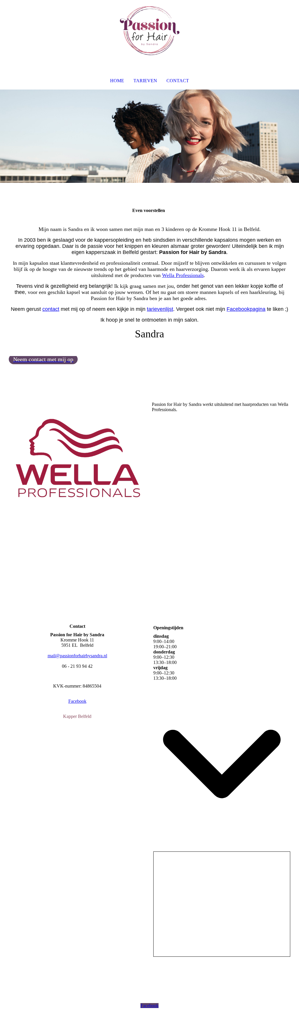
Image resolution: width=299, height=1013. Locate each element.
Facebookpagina (246, 309)
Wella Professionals (183, 275)
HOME (117, 80)
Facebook (77, 701)
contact (50, 309)
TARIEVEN (145, 80)
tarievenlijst (160, 309)
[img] (149, 31)
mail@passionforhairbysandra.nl (77, 655)
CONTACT (177, 80)
